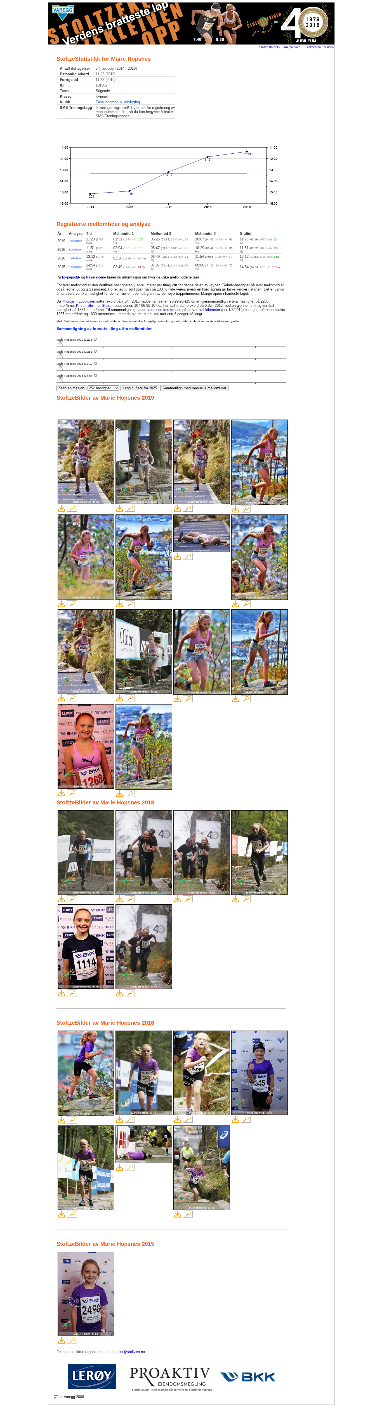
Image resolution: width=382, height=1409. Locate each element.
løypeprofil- (71, 277)
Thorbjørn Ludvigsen (78, 301)
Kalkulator (75, 240)
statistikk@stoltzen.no (127, 1352)
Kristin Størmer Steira (93, 305)
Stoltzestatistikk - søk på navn (279, 47)
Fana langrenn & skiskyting (118, 102)
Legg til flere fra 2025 (140, 388)
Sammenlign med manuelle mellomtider (194, 388)
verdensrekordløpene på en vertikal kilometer (183, 310)
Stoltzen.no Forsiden (320, 47)
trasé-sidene (96, 277)
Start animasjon (71, 388)
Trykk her (138, 108)
